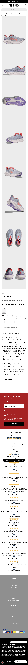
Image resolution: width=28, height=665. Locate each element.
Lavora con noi (14, 621)
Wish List (22, 5)
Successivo (19, 460)
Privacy (14, 618)
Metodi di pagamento (14, 602)
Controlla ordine (14, 584)
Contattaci (14, 598)
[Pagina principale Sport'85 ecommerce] (14, 5)
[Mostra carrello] (25, 5)
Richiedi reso (14, 605)
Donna (8, 14)
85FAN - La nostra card (14, 623)
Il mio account (14, 582)
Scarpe (13, 14)
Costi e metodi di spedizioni (14, 600)
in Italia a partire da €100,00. (14, 1)
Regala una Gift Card (14, 587)
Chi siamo (14, 616)
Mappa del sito (14, 589)
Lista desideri (14, 585)
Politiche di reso (14, 603)
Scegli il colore (6, 308)
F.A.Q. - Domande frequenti (14, 607)
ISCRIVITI (14, 424)
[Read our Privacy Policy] (23, 418)
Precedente (8, 460)
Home (3, 14)
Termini (14, 620)
